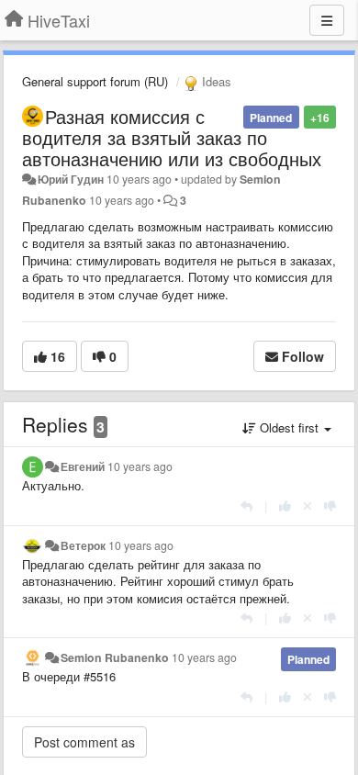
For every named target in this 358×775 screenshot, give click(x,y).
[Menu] (326, 20)
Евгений (83, 466)
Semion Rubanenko (115, 657)
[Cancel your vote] (307, 505)
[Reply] (246, 505)
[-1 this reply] (330, 505)
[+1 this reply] (285, 505)
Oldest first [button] (289, 427)
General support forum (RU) (95, 81)
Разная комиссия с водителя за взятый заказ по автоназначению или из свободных (171, 137)
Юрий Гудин (71, 179)
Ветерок (83, 545)
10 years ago (140, 466)
